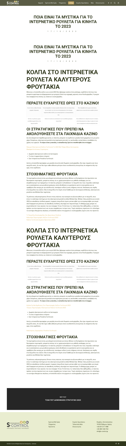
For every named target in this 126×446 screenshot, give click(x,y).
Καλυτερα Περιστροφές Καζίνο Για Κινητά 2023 (42, 217)
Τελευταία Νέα (77, 424)
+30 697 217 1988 (102, 427)
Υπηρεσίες (52, 424)
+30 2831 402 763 (102, 429)
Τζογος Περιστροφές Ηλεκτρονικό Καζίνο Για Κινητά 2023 (46, 308)
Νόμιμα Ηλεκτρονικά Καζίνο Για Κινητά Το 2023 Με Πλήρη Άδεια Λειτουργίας (53, 147)
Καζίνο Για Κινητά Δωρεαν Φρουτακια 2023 (41, 220)
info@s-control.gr (102, 431)
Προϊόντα (51, 427)
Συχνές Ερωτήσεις (79, 422)
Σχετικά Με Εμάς (54, 422)
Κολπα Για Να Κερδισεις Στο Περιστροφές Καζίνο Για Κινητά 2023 (49, 305)
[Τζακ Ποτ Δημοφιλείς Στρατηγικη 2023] (63, 399)
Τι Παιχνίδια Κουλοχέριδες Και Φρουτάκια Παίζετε (44, 215)
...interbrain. (33, 443)
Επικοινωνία (77, 427)
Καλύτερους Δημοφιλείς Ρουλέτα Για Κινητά (41, 330)
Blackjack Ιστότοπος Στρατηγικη (37, 149)
